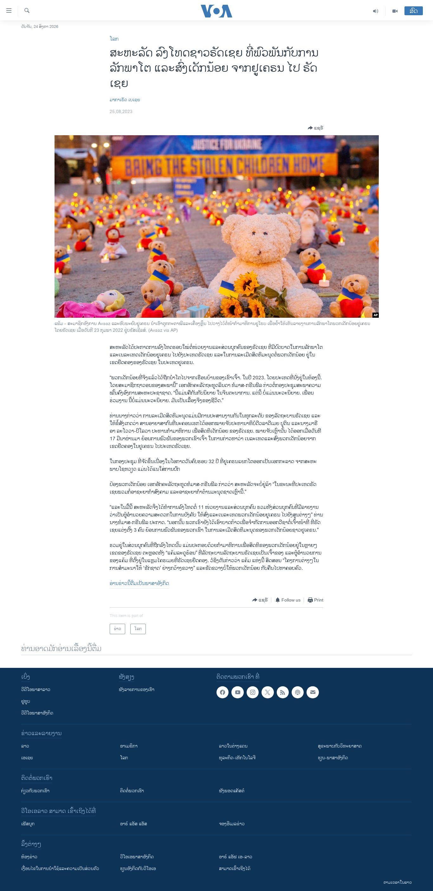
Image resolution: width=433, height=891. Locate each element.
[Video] (394, 11)
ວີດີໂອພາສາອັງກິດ (37, 713)
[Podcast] (298, 692)
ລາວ (25, 746)
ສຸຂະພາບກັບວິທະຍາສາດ (340, 746)
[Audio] (375, 11)
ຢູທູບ (25, 701)
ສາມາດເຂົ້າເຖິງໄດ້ (234, 868)
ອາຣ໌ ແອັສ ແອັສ (133, 824)
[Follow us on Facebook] (223, 692)
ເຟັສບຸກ (28, 824)
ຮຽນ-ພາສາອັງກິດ (333, 758)
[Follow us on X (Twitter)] (268, 692)
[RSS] (283, 692)
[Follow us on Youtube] (237, 692)
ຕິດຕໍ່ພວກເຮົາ (132, 791)
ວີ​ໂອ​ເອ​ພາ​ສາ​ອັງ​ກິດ (137, 857)
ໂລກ (114, 39)
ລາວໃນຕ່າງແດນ (233, 746)
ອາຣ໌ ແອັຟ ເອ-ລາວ (235, 857)
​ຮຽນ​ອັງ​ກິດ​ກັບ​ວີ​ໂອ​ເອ (138, 868)
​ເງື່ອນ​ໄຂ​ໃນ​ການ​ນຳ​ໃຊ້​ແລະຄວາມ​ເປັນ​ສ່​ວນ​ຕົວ (60, 868)
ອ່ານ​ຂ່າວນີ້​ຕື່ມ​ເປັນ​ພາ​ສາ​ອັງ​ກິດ (139, 583)
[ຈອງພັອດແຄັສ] (313, 692)
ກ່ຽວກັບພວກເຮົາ (35, 791)
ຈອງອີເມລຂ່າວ (232, 824)
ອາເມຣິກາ (129, 746)
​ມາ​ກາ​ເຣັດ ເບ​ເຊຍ (125, 99)
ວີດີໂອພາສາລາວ (35, 689)
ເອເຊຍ (27, 758)
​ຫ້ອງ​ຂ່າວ (29, 857)
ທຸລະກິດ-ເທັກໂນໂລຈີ (237, 758)
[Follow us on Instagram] (253, 692)
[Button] (315, 128)
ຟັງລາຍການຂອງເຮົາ (136, 689)
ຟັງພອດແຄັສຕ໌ (231, 791)
